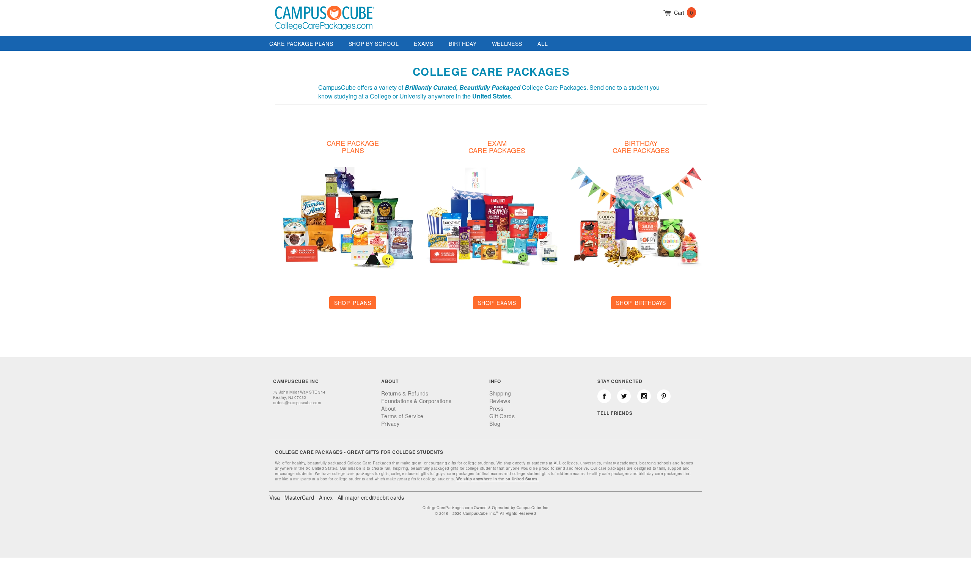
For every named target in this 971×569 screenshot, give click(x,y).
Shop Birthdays (641, 302)
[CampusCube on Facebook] (604, 396)
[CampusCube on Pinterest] (664, 396)
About (388, 408)
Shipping (500, 393)
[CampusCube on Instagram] (644, 396)
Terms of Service (402, 416)
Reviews (499, 401)
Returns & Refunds (405, 393)
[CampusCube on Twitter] (624, 396)
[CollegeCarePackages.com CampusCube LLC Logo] (324, 24)
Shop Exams (497, 302)
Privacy (390, 423)
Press (496, 408)
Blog (494, 423)
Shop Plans (352, 302)
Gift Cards (502, 416)
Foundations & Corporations (416, 401)
